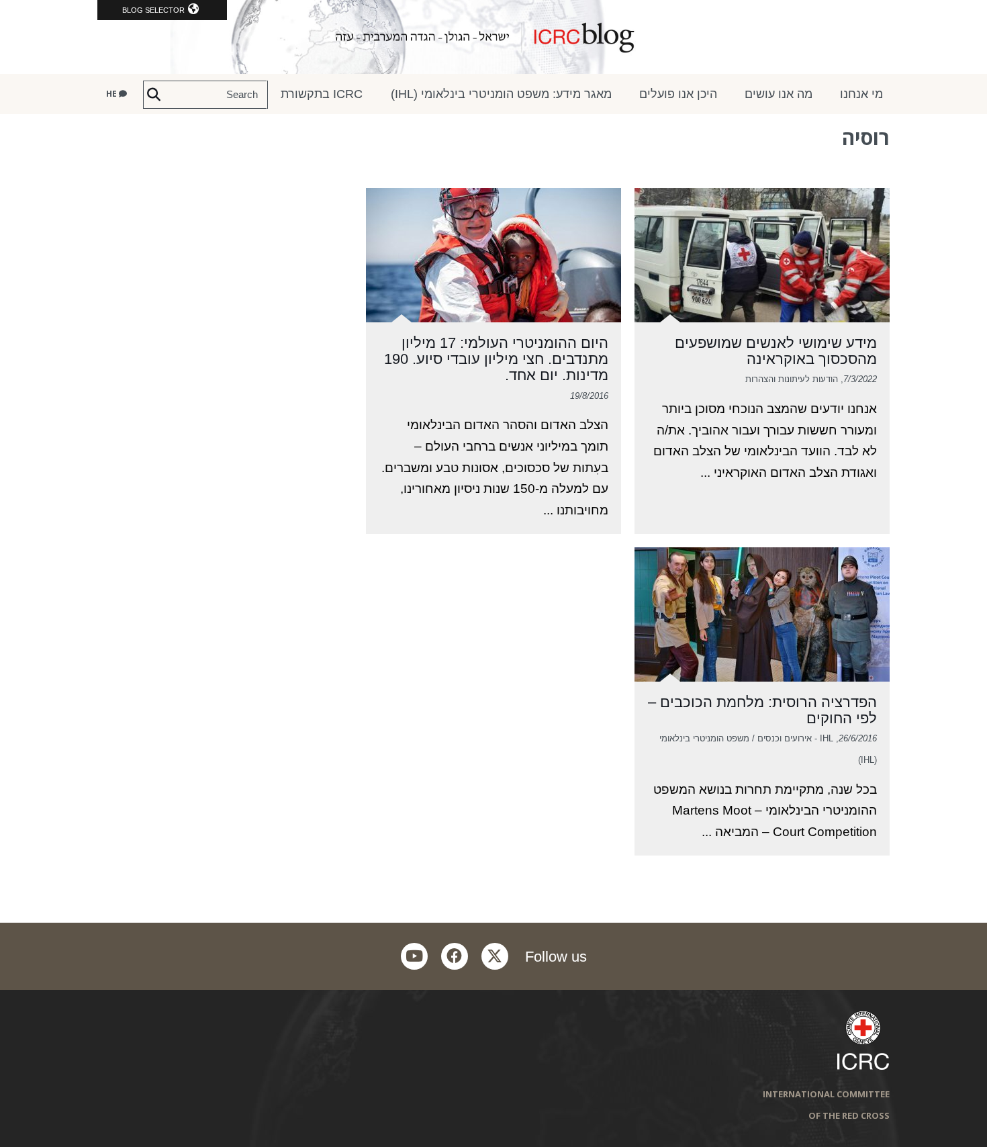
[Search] (154, 94)
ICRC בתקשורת (322, 94)
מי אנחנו (861, 94)
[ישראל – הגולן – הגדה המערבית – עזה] (493, 37)
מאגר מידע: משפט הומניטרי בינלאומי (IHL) (501, 94)
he (112, 93)
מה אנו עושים (778, 94)
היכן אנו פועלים (678, 94)
